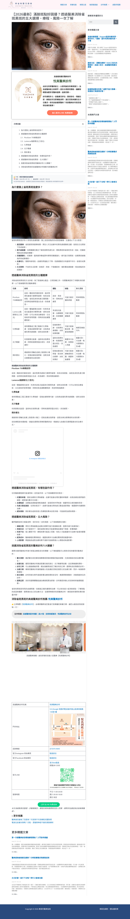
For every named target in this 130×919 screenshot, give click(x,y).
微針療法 (27, 152)
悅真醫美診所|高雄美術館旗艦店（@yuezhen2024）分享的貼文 (37, 483)
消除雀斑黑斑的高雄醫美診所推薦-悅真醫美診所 (39, 167)
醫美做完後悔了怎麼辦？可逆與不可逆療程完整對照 (32, 820)
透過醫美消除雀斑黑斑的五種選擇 (34, 134)
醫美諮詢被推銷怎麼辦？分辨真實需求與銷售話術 (30, 858)
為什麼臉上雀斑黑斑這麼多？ (32, 130)
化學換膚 (27, 145)
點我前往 (53, 753)
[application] (108, 5)
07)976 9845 (55, 749)
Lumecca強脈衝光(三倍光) (34, 141)
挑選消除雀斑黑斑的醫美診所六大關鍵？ (36, 163)
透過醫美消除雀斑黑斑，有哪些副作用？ (36, 156)
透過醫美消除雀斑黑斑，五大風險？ (34, 160)
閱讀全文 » (90, 57)
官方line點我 (54, 763)
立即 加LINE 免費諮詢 (49, 805)
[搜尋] (116, 22)
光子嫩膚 (27, 149)
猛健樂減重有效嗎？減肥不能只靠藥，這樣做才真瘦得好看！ (102, 90)
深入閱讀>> (14, 852)
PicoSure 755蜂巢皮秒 (32, 138)
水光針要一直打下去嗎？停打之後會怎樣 (27, 878)
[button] (83, 124)
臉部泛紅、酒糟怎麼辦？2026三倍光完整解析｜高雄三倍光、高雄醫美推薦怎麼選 (102, 65)
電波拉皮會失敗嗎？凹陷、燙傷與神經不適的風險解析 (32, 823)
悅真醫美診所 (55, 599)
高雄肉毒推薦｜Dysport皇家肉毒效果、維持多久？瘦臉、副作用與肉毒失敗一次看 (103, 39)
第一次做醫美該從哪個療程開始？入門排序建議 (30, 838)
